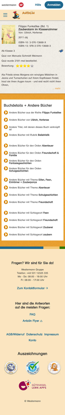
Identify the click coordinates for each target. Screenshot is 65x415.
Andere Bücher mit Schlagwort (29, 212)
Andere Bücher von (29, 119)
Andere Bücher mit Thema (30, 180)
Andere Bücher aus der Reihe (35, 112)
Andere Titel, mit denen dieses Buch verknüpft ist (34, 127)
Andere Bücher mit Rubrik (29, 134)
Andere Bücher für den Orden (31, 145)
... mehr (56, 88)
